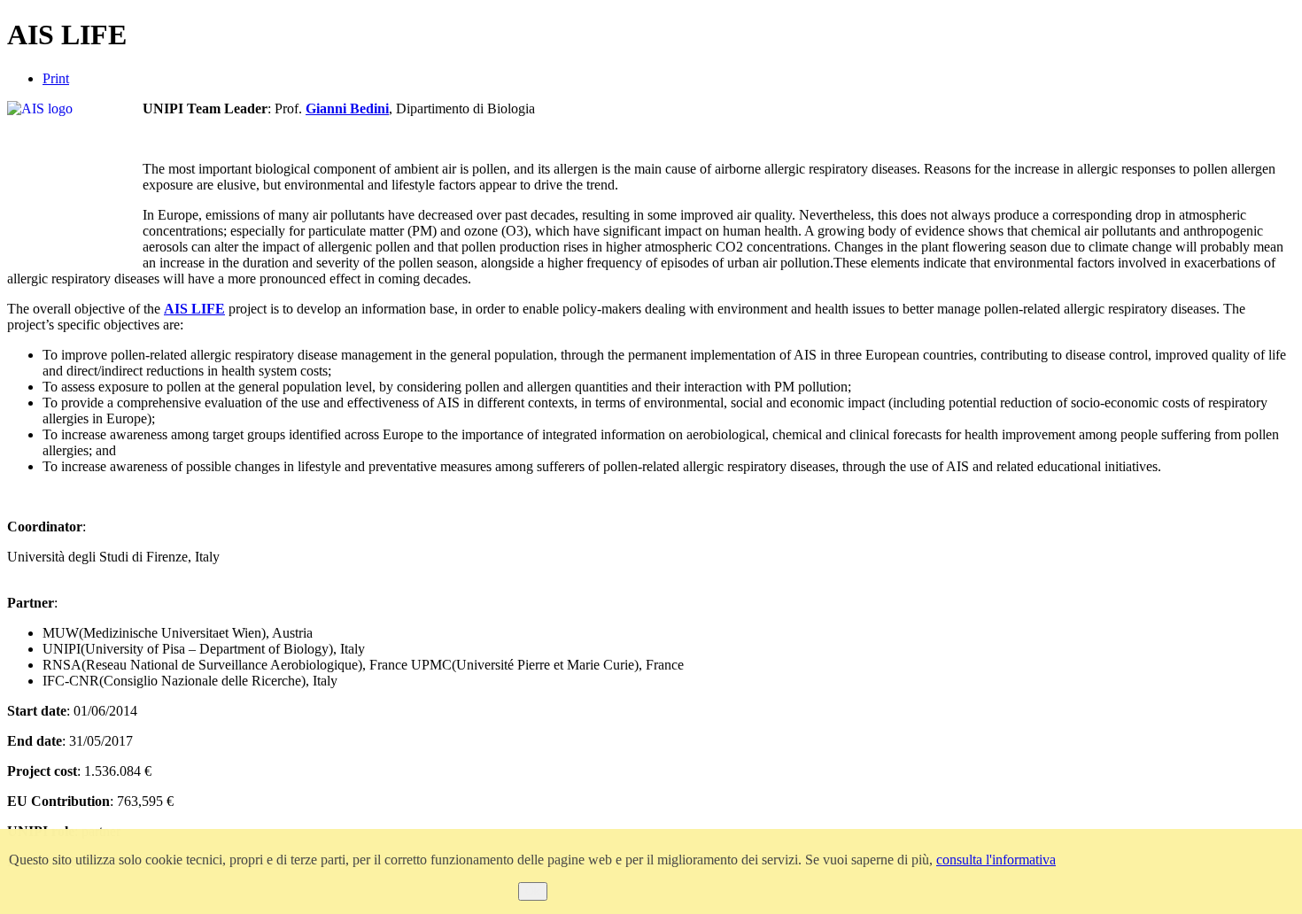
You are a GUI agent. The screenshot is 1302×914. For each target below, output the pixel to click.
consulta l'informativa (996, 859)
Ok (532, 891)
